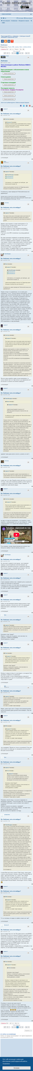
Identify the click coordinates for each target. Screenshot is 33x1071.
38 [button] (20, 53)
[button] (5, 53)
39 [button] (22, 53)
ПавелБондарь (10, 174)
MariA (7, 55)
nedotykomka (7, 814)
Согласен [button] (16, 1068)
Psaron (10, 47)
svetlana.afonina (27, 47)
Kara (5, 614)
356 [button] (26, 53)
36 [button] (15, 53)
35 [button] (12, 53)
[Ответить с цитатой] (28, 57)
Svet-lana (7, 119)
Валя (21, 47)
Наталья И (9, 122)
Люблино (3, 45)
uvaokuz (17, 47)
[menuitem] (4, 18)
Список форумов (6, 14)
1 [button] (9, 53)
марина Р (6, 108)
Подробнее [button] (6, 1063)
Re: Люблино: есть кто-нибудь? (11, 113)
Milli (13, 47)
